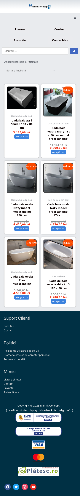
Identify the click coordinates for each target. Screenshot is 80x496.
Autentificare (11, 392)
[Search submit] (74, 51)
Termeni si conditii (14, 359)
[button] (75, 18)
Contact (8, 330)
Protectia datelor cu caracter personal (26, 354)
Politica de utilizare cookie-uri (21, 350)
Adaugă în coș (22, 136)
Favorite (9, 387)
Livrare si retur (12, 379)
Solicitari (9, 326)
